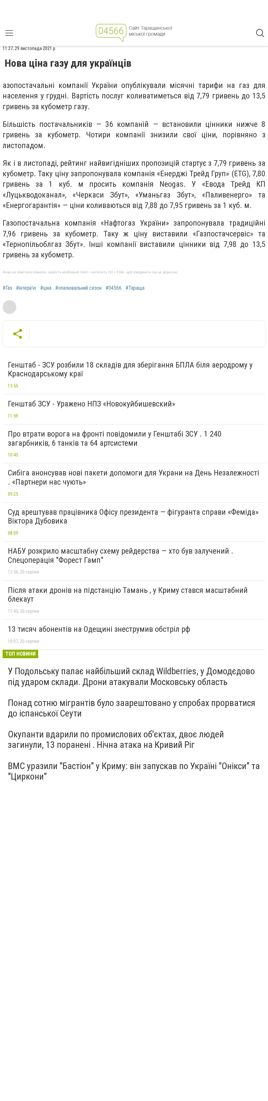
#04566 (114, 288)
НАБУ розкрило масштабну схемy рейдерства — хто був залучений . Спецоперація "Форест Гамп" (120, 555)
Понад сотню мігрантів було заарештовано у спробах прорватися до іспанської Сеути (131, 708)
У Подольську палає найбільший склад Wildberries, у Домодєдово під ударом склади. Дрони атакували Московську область (131, 676)
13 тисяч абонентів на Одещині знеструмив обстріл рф (99, 629)
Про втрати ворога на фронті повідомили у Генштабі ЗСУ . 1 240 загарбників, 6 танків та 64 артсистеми (115, 438)
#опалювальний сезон (78, 288)
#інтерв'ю (26, 288)
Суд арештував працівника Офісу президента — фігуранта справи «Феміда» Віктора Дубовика (133, 516)
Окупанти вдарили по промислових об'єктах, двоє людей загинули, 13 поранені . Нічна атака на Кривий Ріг (116, 739)
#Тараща (135, 288)
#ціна (45, 288)
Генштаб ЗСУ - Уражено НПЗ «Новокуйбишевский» (91, 403)
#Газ (7, 288)
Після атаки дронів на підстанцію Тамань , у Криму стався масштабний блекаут (128, 595)
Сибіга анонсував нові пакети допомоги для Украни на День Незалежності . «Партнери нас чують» (133, 477)
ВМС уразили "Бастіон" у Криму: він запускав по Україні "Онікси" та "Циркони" (134, 771)
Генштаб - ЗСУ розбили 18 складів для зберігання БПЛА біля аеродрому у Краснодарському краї (130, 369)
